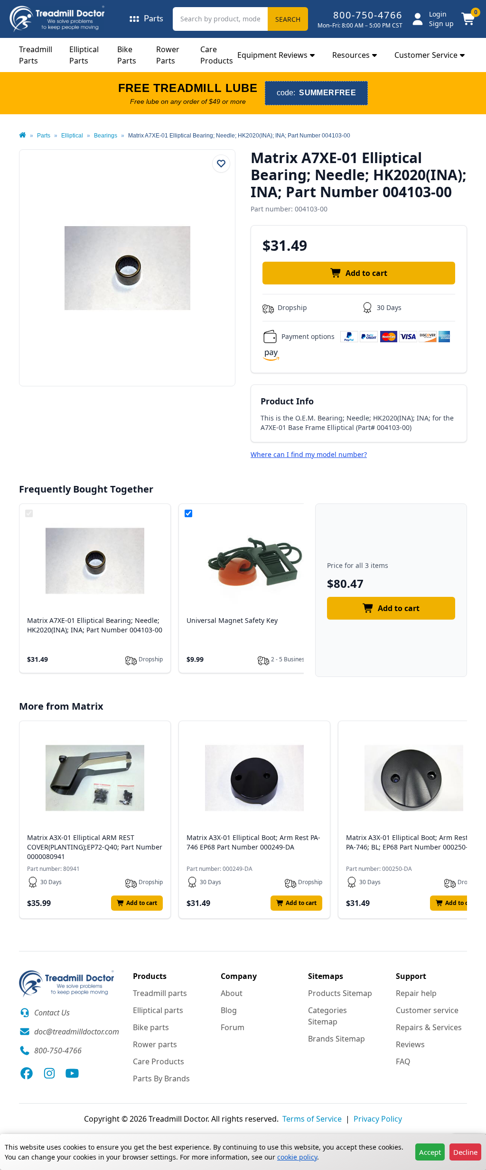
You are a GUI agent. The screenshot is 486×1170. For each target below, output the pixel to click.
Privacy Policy (378, 1119)
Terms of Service (312, 1119)
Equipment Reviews (272, 55)
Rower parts (155, 1044)
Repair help (416, 993)
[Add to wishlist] (221, 163)
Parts (43, 135)
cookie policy (297, 1156)
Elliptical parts (158, 1010)
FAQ (403, 1061)
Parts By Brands (161, 1078)
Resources (351, 55)
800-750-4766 (367, 15)
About (232, 993)
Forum (232, 1027)
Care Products (158, 1061)
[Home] (22, 135)
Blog (229, 1010)
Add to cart (366, 273)
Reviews (410, 1044)
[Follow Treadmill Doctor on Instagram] (49, 1073)
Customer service (427, 1010)
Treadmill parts (160, 993)
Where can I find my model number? (309, 454)
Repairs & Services (429, 1027)
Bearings (105, 135)
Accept (430, 1152)
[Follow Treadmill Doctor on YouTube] (72, 1073)
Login (438, 13)
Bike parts (151, 1027)
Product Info (287, 401)
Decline (465, 1152)
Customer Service (426, 55)
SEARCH (287, 19)
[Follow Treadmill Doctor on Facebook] (26, 1073)
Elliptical (72, 135)
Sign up (441, 23)
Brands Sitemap (336, 1038)
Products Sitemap (340, 993)
